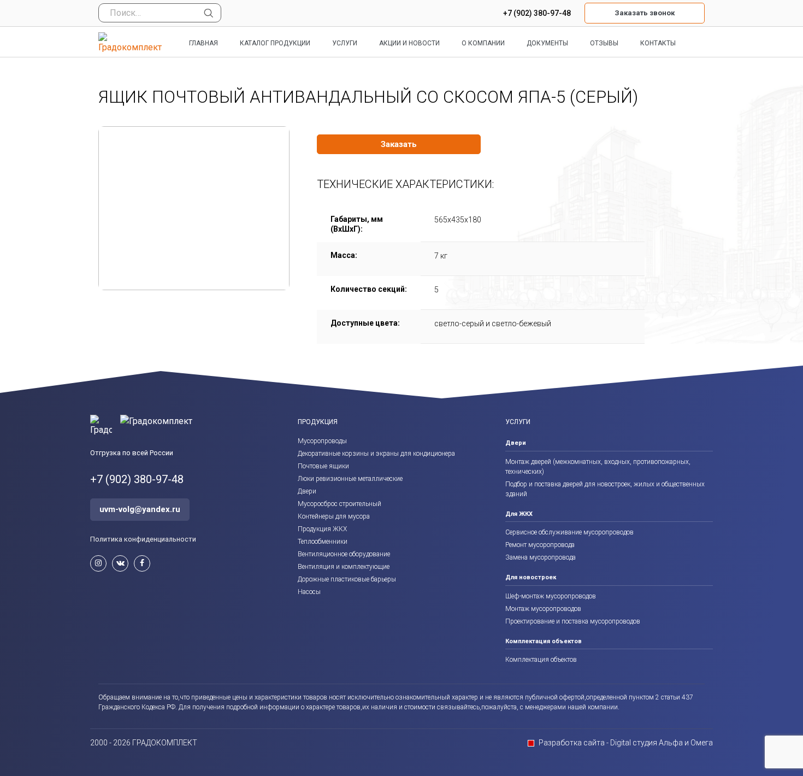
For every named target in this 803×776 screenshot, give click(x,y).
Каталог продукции (275, 43)
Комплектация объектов (541, 659)
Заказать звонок (645, 13)
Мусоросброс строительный (339, 504)
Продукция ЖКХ (322, 529)
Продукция (318, 422)
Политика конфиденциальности (143, 539)
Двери (307, 491)
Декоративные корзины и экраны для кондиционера (376, 453)
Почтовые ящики (323, 466)
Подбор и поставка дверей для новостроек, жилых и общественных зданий (605, 489)
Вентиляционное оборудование (344, 554)
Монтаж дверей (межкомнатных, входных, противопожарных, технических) (597, 466)
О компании (483, 43)
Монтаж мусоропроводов (543, 609)
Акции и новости (409, 43)
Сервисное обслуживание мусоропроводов (569, 532)
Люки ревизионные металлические (350, 479)
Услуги (344, 43)
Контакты (658, 43)
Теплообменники (322, 541)
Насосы (309, 592)
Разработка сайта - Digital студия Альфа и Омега (626, 742)
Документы (547, 43)
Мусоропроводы (322, 441)
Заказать (399, 144)
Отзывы (604, 43)
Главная (203, 43)
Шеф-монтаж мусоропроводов (550, 596)
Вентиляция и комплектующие (343, 567)
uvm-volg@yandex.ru (139, 509)
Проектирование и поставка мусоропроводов (572, 621)
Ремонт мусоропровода (540, 545)
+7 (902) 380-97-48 (537, 13)
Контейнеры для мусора (334, 516)
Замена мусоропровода (540, 557)
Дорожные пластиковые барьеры (347, 579)
